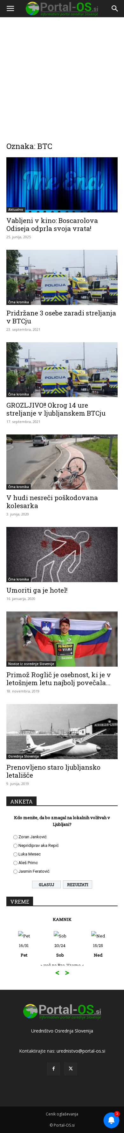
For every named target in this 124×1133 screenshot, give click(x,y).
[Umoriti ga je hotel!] (62, 554)
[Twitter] (70, 1069)
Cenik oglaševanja (62, 1114)
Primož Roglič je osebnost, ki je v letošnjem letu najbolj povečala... (58, 678)
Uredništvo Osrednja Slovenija (62, 1031)
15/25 (98, 950)
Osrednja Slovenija (23, 756)
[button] (10, 8)
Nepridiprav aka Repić (38, 845)
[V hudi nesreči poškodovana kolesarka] (62, 462)
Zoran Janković (32, 836)
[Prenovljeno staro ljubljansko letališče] (62, 731)
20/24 (59, 950)
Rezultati (77, 884)
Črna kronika (18, 302)
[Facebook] (53, 1069)
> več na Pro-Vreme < (62, 965)
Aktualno (15, 209)
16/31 (24, 950)
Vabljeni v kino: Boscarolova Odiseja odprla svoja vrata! (52, 224)
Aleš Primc (28, 862)
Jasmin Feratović (34, 871)
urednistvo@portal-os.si (81, 1051)
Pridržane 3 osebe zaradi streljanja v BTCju (61, 316)
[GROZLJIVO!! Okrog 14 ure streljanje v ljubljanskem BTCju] (62, 369)
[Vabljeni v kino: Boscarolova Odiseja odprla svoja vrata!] (62, 184)
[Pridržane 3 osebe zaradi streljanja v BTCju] (62, 277)
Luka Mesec (29, 854)
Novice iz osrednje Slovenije (31, 664)
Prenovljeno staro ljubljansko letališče (53, 771)
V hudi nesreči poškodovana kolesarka (52, 501)
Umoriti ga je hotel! (36, 590)
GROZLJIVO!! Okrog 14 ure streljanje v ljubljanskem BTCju (56, 409)
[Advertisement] (62, 75)
